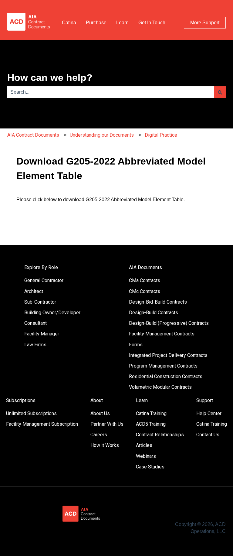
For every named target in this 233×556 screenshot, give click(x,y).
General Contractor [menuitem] (43, 280)
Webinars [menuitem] (146, 456)
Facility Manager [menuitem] (41, 334)
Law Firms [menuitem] (35, 345)
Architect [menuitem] (33, 291)
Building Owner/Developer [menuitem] (52, 312)
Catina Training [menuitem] (151, 413)
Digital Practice (161, 135)
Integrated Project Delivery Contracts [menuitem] (168, 355)
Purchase (96, 22)
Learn (122, 22)
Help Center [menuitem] (208, 413)
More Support (204, 22)
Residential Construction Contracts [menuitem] (165, 376)
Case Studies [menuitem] (150, 467)
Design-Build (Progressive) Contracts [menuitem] (169, 323)
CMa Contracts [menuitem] (144, 280)
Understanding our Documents (102, 135)
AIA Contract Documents (33, 135)
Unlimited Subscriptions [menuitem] (31, 413)
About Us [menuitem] (100, 413)
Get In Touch (151, 22)
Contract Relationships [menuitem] (160, 435)
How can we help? (50, 77)
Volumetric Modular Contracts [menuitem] (160, 387)
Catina (69, 22)
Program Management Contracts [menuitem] (163, 366)
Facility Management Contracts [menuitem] (161, 334)
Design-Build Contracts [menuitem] (153, 312)
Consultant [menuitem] (35, 323)
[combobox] (110, 92)
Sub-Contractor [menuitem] (40, 302)
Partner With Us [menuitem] (106, 424)
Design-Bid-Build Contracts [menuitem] (158, 302)
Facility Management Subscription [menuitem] (42, 424)
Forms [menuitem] (136, 345)
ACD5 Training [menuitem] (151, 424)
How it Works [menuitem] (104, 445)
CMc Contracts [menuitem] (144, 291)
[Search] (220, 92)
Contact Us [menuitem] (207, 435)
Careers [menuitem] (98, 435)
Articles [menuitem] (144, 445)
